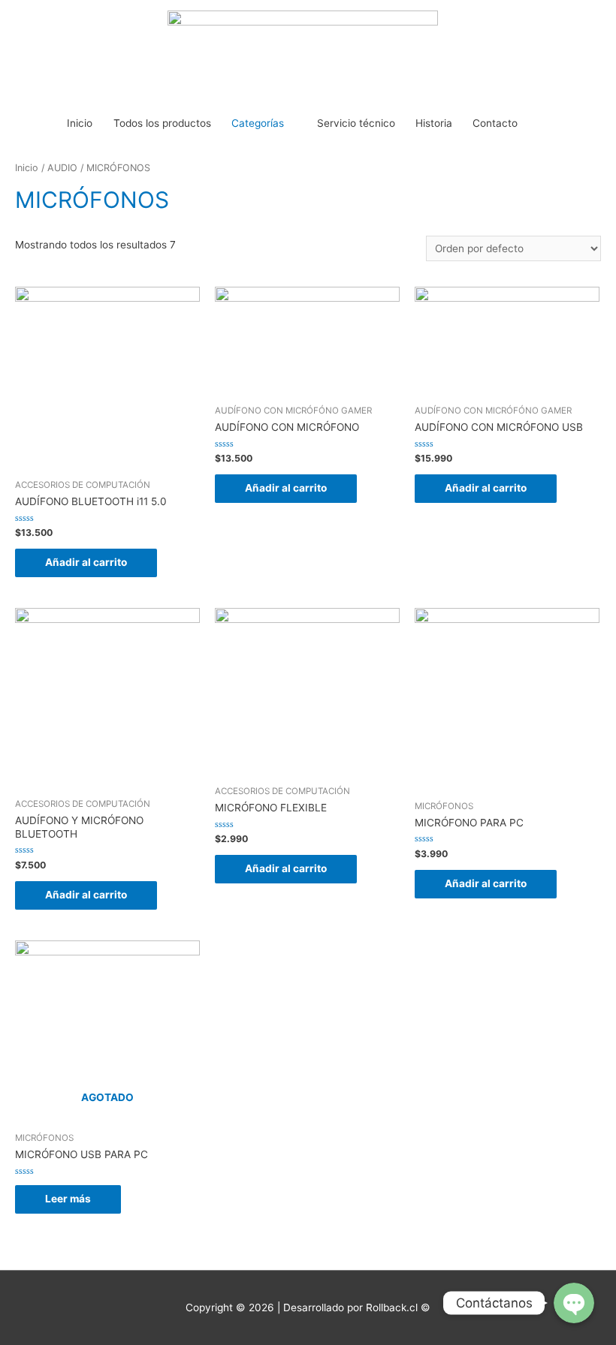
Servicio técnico (356, 123)
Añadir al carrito (86, 562)
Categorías (257, 123)
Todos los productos (162, 123)
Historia (433, 123)
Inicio (79, 123)
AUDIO (62, 167)
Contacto (495, 123)
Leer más (68, 1199)
